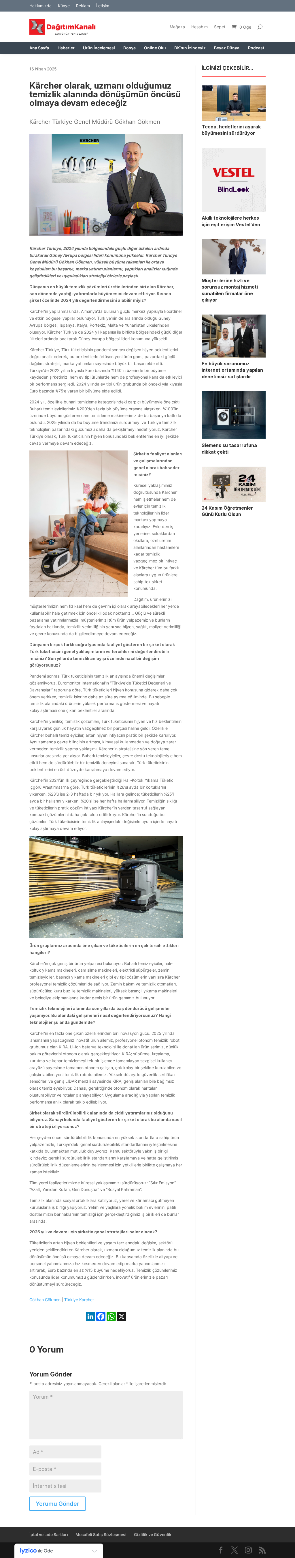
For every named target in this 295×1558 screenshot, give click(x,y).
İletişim (102, 6)
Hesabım (199, 26)
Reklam (83, 6)
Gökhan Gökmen (44, 1299)
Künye (64, 6)
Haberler (66, 48)
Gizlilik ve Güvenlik (152, 1534)
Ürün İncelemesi (99, 48)
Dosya (129, 48)
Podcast (256, 48)
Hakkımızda (40, 6)
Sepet (219, 26)
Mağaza (177, 26)
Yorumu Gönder (57, 1503)
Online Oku (155, 48)
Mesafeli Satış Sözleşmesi (100, 1534)
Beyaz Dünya (226, 48)
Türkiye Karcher (79, 1299)
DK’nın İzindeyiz (190, 48)
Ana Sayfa (39, 48)
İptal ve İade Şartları (48, 1534)
